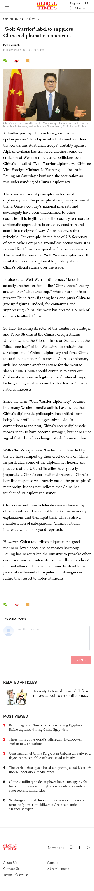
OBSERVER (30, 19)
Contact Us (11, 869)
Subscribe (80, 8)
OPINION (11, 19)
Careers (52, 863)
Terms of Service (15, 875)
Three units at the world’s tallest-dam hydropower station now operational (45, 741)
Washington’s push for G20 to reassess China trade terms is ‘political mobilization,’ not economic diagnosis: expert (46, 804)
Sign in (75, 3)
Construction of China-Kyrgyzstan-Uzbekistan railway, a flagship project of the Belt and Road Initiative (50, 755)
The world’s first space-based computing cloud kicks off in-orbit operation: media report (50, 770)
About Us (10, 863)
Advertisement (58, 869)
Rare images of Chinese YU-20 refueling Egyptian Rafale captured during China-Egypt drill (45, 727)
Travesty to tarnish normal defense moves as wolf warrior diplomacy (61, 693)
